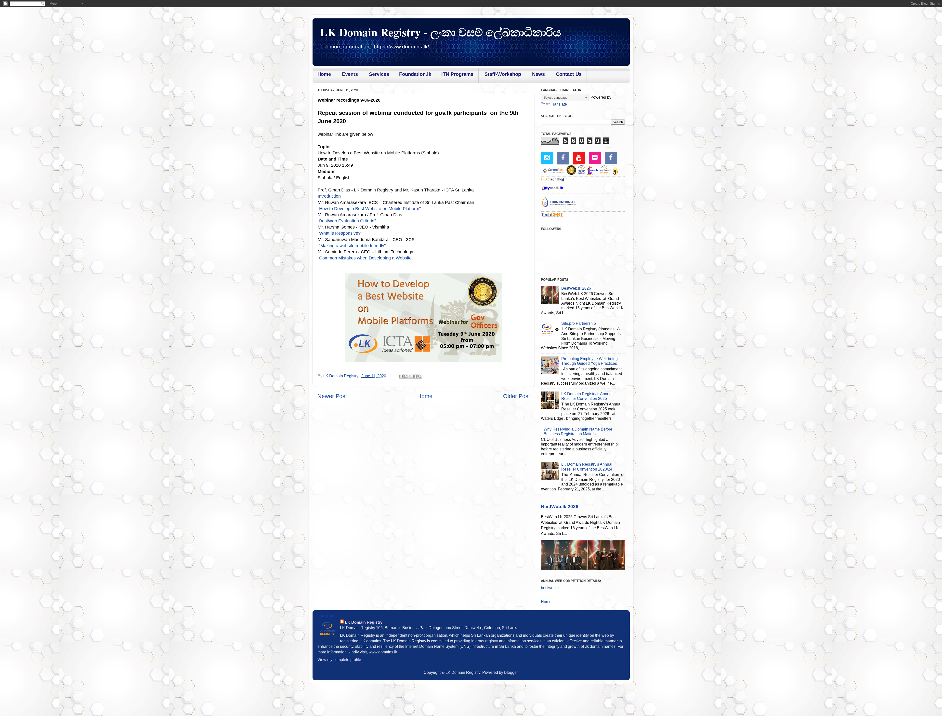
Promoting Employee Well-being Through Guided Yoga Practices (589, 360)
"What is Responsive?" (340, 233)
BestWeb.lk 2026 (576, 288)
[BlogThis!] (405, 376)
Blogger (511, 672)
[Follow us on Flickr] (595, 157)
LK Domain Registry (363, 622)
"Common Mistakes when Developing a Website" (365, 258)
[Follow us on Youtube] (579, 157)
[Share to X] (410, 376)
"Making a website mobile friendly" (352, 245)
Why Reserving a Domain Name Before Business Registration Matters (578, 431)
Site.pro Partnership (578, 323)
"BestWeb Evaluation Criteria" (347, 220)
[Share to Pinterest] (419, 376)
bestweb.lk (550, 587)
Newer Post (332, 396)
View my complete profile (339, 659)
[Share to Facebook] (415, 376)
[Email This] (401, 376)
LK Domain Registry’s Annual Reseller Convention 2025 (587, 396)
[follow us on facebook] (563, 157)
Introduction (329, 196)
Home (424, 396)
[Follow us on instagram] (547, 157)
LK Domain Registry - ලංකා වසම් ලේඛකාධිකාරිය (440, 32)
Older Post (516, 396)
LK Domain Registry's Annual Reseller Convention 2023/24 (586, 466)
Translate (559, 104)
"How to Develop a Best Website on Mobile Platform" (369, 208)
